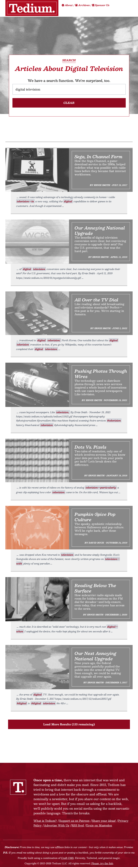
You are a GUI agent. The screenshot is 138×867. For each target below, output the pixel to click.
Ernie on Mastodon (99, 825)
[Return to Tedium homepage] (31, 8)
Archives (84, 5)
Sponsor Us (101, 5)
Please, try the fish (102, 863)
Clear (69, 102)
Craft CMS (67, 858)
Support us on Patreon (74, 820)
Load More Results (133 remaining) (69, 724)
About (68, 5)
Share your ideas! (104, 820)
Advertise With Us (56, 825)
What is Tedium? (45, 820)
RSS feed (78, 825)
